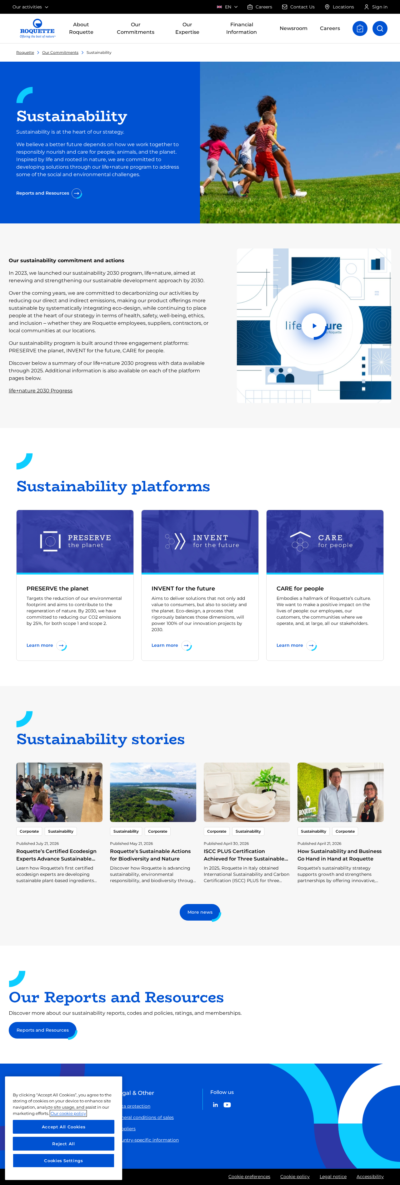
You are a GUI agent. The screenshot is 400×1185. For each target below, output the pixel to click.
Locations (343, 7)
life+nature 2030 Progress (40, 391)
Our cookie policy (68, 1113)
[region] (63, 1128)
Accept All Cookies (64, 1126)
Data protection (132, 1106)
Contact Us (302, 7)
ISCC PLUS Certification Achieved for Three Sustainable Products (244, 858)
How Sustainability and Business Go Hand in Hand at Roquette (340, 855)
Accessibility (370, 1176)
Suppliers (125, 1128)
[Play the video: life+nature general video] (314, 325)
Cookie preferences (249, 1176)
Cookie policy (295, 1176)
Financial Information (241, 28)
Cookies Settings (63, 1160)
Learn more (40, 645)
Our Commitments (60, 52)
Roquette (25, 52)
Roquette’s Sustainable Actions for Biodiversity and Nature (150, 855)
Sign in (380, 6)
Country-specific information (147, 1140)
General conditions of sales (144, 1117)
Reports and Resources (42, 193)
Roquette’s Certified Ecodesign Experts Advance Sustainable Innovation (56, 858)
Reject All (63, 1143)
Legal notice (333, 1176)
